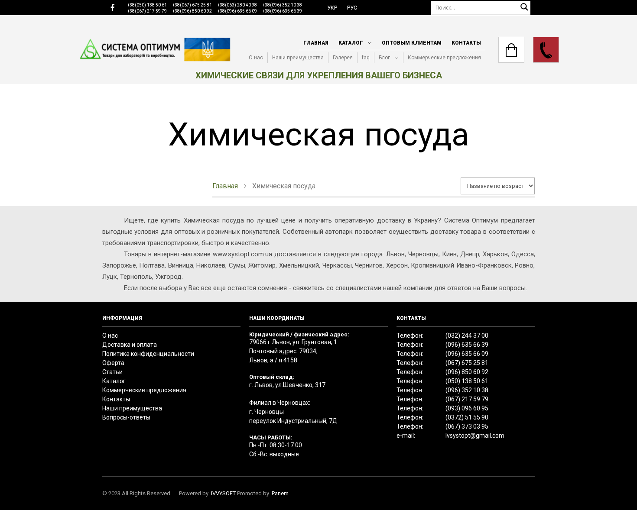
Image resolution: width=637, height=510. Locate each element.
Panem (280, 493)
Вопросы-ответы (126, 417)
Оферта (113, 362)
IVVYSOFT (223, 493)
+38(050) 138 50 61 (147, 5)
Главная (315, 43)
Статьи (112, 371)
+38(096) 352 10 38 (282, 5)
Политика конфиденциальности (148, 353)
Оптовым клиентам (412, 43)
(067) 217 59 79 (466, 399)
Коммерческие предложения (444, 58)
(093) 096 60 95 (466, 408)
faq (366, 58)
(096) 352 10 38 (466, 390)
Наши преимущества (298, 58)
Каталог (350, 43)
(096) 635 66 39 (466, 344)
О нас (256, 58)
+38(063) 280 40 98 (237, 5)
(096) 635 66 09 (466, 353)
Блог (384, 58)
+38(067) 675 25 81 (192, 5)
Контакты (466, 43)
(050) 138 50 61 (466, 381)
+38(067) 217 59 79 (147, 11)
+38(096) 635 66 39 (282, 11)
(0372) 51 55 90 (466, 417)
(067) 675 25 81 (466, 362)
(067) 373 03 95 (466, 426)
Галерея (343, 58)
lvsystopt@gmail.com (474, 435)
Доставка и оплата (129, 344)
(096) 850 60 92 (466, 371)
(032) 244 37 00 (466, 335)
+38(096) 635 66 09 (237, 11)
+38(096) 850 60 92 (192, 11)
